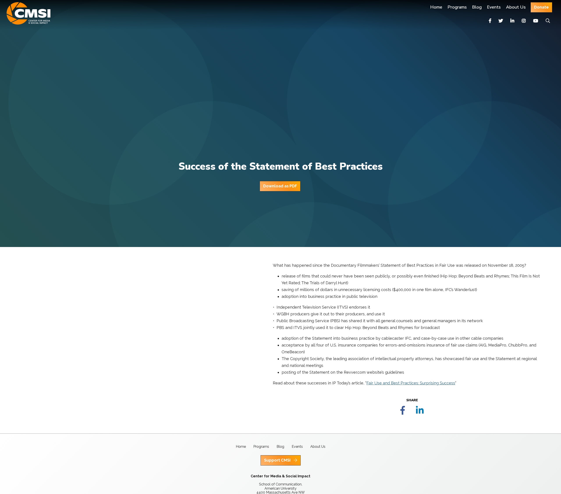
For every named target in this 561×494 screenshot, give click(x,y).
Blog (477, 7)
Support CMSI (277, 460)
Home (436, 7)
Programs (261, 446)
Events (494, 7)
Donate (541, 7)
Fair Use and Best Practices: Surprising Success (410, 383)
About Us (516, 7)
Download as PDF (280, 186)
